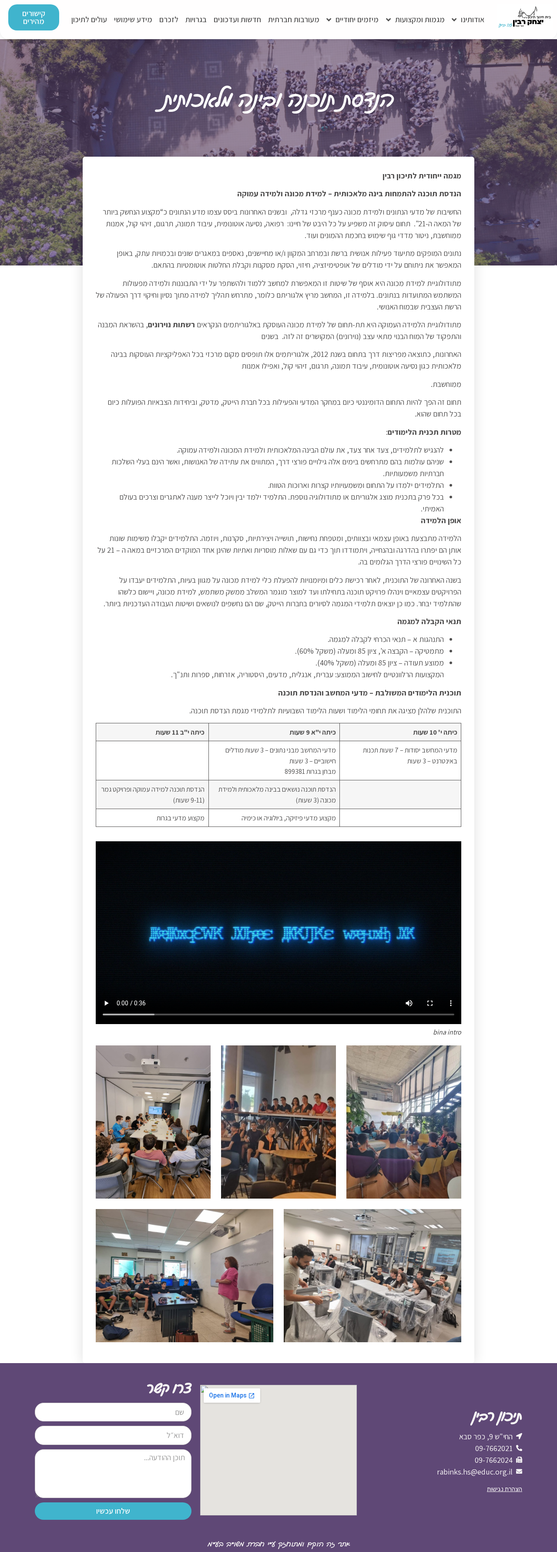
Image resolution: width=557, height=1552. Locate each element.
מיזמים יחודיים (357, 19)
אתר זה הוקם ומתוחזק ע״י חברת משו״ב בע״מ (279, 1545)
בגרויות (196, 19)
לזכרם (168, 19)
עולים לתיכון (89, 19)
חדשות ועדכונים (237, 19)
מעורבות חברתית (293, 19)
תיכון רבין (497, 1415)
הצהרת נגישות (504, 1489)
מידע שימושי (133, 19)
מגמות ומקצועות (420, 19)
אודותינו (472, 19)
